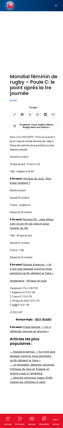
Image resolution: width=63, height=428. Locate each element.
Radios (32, 424)
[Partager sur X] (30, 114)
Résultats (44, 424)
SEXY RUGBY (43, 319)
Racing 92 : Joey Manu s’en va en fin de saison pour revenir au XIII (32, 223)
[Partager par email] (53, 114)
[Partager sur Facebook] (22, 114)
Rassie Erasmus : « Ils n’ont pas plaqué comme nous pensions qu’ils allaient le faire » (31, 269)
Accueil (8, 424)
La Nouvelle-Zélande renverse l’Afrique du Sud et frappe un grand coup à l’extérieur (32, 369)
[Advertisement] (31, 34)
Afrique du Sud (36, 281)
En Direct (19, 424)
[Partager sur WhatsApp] (37, 114)
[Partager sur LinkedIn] (45, 114)
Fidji (14, 305)
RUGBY (13, 100)
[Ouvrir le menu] (56, 6)
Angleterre (17, 281)
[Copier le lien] (14, 114)
